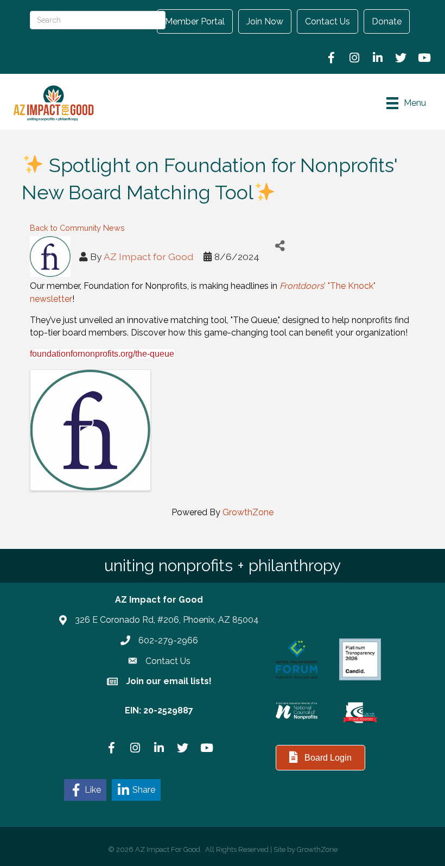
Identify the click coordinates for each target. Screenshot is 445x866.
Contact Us (327, 21)
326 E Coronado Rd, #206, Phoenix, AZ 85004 (167, 620)
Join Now (264, 21)
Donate (387, 21)
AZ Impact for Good (148, 256)
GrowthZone (248, 512)
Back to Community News (77, 227)
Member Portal (195, 21)
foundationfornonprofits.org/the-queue (102, 353)
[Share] (280, 245)
